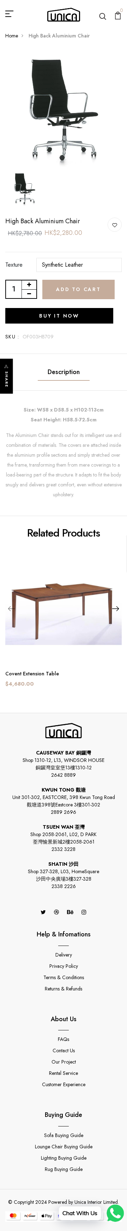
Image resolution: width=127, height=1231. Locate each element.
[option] (63, 109)
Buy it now (59, 315)
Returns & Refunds (63, 988)
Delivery (63, 954)
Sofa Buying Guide (63, 1135)
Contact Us (64, 1050)
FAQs (63, 1039)
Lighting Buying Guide (63, 1157)
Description (64, 372)
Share (7, 379)
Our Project (64, 1061)
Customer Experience (63, 1084)
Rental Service (63, 1073)
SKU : (12, 336)
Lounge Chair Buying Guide (63, 1146)
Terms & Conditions (63, 977)
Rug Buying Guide (64, 1169)
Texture (14, 265)
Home (11, 35)
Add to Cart (78, 289)
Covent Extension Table (32, 673)
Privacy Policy (63, 966)
